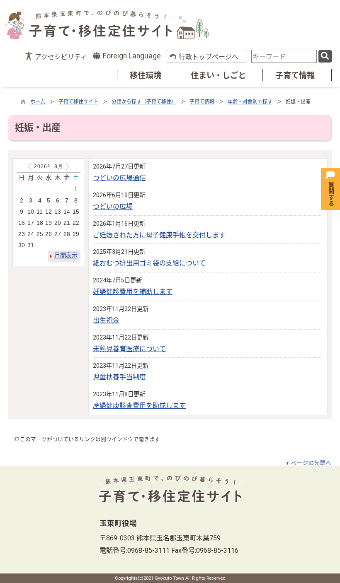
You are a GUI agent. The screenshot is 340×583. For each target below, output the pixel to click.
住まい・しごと (218, 75)
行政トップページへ (208, 57)
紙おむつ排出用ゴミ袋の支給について (149, 263)
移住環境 (145, 75)
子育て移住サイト (78, 102)
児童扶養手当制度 (119, 377)
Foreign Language (131, 56)
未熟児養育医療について (129, 349)
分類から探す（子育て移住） (144, 102)
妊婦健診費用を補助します (132, 292)
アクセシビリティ (61, 57)
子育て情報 (295, 75)
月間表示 (66, 255)
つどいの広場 (113, 206)
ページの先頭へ (311, 463)
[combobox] (284, 56)
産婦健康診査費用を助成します (139, 406)
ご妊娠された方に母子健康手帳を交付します (159, 235)
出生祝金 (106, 320)
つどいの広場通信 (119, 178)
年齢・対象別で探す (250, 102)
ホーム (37, 102)
